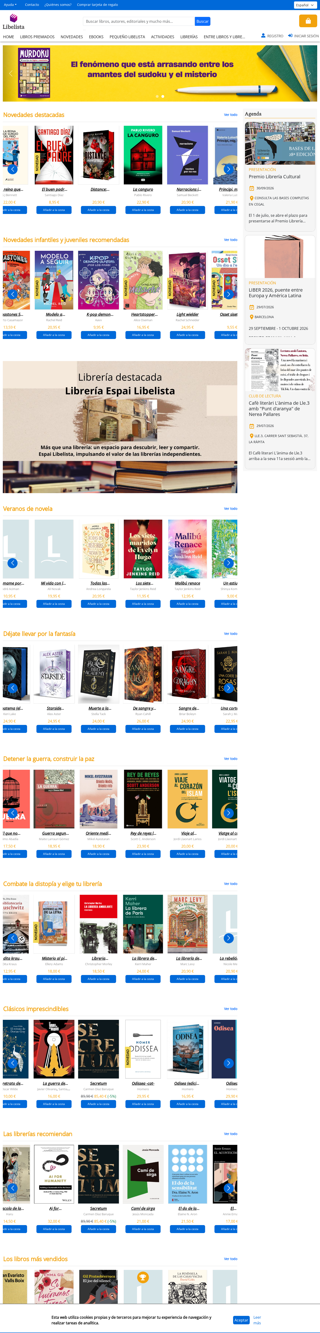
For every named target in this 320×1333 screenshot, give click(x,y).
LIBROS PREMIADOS (37, 36)
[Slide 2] (162, 96)
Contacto (32, 4)
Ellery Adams (54, 964)
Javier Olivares (47, 1089)
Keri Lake (9, 714)
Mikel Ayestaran (98, 839)
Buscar (203, 21)
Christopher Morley (98, 964)
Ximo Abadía (9, 839)
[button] (11, 73)
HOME (8, 36)
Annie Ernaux (232, 1214)
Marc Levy (187, 964)
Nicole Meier (232, 964)
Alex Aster (54, 714)
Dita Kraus (9, 964)
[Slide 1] (157, 96)
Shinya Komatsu (232, 589)
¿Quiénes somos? (58, 4)
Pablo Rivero (143, 195)
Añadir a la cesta (54, 210)
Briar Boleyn (187, 714)
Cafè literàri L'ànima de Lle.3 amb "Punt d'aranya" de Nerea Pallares (279, 408)
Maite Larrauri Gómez (54, 839)
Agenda (253, 114)
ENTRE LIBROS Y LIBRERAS (226, 36)
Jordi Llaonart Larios (187, 839)
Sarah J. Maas (232, 714)
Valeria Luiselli (232, 195)
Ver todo (230, 114)
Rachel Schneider (187, 320)
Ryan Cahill (143, 714)
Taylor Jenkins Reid (143, 589)
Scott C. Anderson (143, 839)
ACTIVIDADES (162, 36)
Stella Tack (98, 714)
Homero (143, 1089)
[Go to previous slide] (12, 169)
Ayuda (9, 4)
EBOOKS (96, 36)
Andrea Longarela (98, 589)
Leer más (257, 1320)
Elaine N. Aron (187, 1214)
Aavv (98, 320)
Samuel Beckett (187, 195)
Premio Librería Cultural (274, 176)
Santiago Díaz (54, 195)
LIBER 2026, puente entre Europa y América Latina (276, 293)
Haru (9, 1214)
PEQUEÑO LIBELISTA (127, 36)
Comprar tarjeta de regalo (97, 4)
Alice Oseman (143, 320)
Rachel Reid (54, 320)
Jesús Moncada (143, 1214)
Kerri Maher (143, 964)
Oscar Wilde (9, 1089)
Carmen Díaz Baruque (98, 1089)
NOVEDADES (72, 36)
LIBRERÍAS (189, 36)
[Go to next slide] (229, 169)
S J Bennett (9, 195)
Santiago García (69, 1089)
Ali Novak (54, 589)
